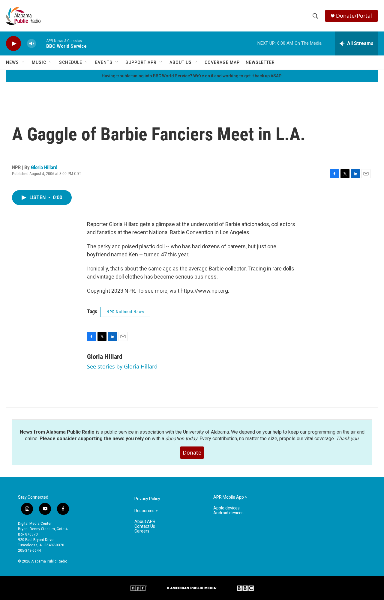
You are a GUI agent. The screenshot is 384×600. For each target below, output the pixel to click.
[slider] (41, 43)
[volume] (31, 43)
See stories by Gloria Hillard (122, 366)
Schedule (70, 62)
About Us (181, 62)
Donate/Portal (354, 16)
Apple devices (226, 508)
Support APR (141, 62)
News (12, 62)
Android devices (228, 513)
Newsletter (260, 62)
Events (103, 62)
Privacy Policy (147, 499)
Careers (141, 531)
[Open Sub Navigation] (23, 62)
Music (39, 62)
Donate (192, 452)
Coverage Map (222, 62)
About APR (144, 521)
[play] (13, 43)
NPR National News (125, 311)
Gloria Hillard (44, 167)
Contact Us (144, 526)
